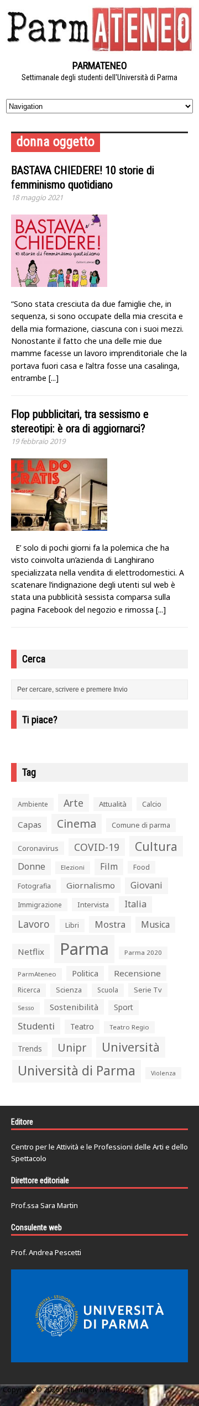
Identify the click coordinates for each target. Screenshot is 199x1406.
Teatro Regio (129, 1027)
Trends (30, 1049)
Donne (31, 866)
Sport (123, 1007)
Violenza (163, 1073)
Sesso (26, 1008)
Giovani (146, 885)
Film (109, 866)
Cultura (156, 846)
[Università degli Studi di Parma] (99, 1315)
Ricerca (29, 990)
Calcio (151, 804)
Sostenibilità (74, 1006)
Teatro (82, 1026)
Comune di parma (141, 825)
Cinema (76, 823)
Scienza (69, 990)
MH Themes (119, 1389)
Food (141, 867)
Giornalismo (90, 885)
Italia (135, 904)
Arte (73, 802)
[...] (54, 378)
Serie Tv (148, 990)
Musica (155, 924)
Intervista (93, 905)
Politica (85, 973)
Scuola (107, 990)
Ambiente (33, 804)
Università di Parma (76, 1070)
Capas (29, 824)
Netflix (31, 951)
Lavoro (34, 924)
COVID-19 (96, 847)
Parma (84, 949)
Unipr (71, 1047)
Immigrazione (40, 905)
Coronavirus (38, 848)
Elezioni (73, 867)
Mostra (110, 924)
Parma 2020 (143, 952)
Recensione (137, 973)
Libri (72, 925)
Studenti (36, 1026)
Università (131, 1047)
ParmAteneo (37, 974)
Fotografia (34, 886)
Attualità (113, 804)
